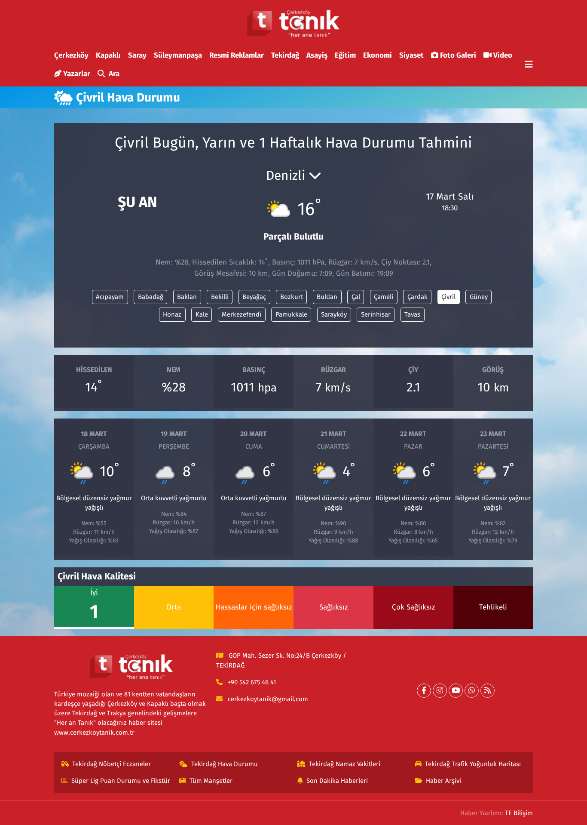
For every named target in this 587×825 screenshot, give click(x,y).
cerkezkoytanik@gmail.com (268, 699)
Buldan (327, 297)
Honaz (172, 314)
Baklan (187, 297)
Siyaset (411, 55)
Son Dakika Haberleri (337, 781)
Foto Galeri (458, 55)
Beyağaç (254, 297)
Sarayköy (334, 314)
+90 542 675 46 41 (252, 682)
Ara (114, 73)
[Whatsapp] (472, 690)
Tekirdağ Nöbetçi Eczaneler (111, 764)
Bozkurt (291, 297)
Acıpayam (110, 297)
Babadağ (150, 297)
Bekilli (220, 297)
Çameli (383, 297)
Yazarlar (76, 73)
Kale (202, 314)
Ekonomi (377, 55)
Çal (356, 297)
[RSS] (487, 690)
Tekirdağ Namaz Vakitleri (344, 764)
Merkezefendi (241, 314)
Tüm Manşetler (211, 781)
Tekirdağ (285, 55)
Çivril (448, 297)
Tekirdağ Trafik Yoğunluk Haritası (473, 764)
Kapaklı (108, 55)
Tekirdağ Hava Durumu (224, 764)
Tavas (412, 314)
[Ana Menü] (529, 64)
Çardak (417, 297)
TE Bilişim (519, 813)
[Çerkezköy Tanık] (293, 23)
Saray (137, 55)
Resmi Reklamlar (236, 55)
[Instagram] (440, 690)
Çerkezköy (71, 55)
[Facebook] (424, 690)
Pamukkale (291, 314)
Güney (479, 297)
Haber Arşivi (443, 781)
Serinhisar (376, 314)
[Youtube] (456, 690)
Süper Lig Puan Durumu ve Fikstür (120, 781)
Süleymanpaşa (178, 55)
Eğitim (345, 55)
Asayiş (316, 55)
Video (502, 55)
